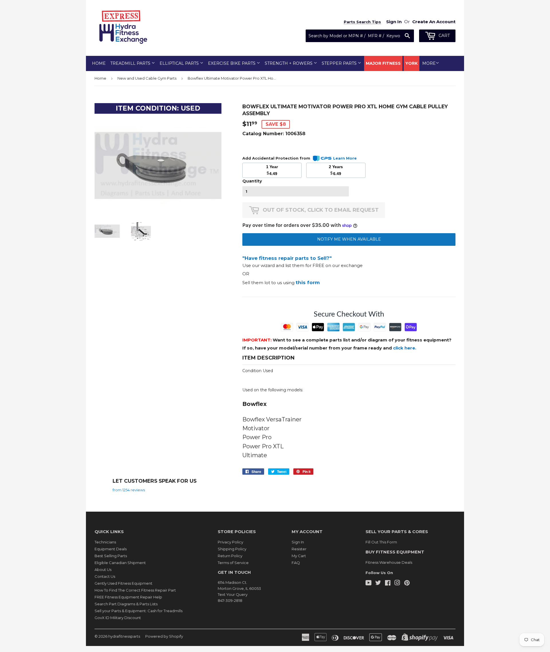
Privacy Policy (230, 542)
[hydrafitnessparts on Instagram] (397, 583)
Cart (443, 35)
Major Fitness (383, 63)
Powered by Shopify (164, 636)
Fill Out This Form (381, 542)
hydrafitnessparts (124, 636)
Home (99, 63)
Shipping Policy (232, 549)
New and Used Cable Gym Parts (146, 78)
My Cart (299, 555)
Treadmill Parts (131, 63)
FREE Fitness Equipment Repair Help (128, 597)
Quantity (252, 181)
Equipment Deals (111, 549)
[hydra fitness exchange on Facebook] (388, 583)
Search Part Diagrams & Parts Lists (126, 604)
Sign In (298, 542)
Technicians (105, 542)
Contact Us (105, 576)
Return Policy (230, 555)
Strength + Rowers (289, 63)
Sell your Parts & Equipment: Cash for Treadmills (138, 610)
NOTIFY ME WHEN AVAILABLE (349, 239)
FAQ (296, 562)
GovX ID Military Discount (118, 617)
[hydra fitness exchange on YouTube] (369, 583)
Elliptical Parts (180, 63)
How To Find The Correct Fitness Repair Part (135, 590)
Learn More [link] (345, 158)
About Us (103, 569)
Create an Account (433, 21)
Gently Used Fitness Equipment (123, 583)
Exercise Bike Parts (232, 63)
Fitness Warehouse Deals (389, 562)
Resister (299, 549)
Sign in (394, 21)
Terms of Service (233, 562)
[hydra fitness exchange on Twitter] (378, 583)
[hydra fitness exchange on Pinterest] (407, 583)
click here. (404, 348)
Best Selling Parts (111, 555)
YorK (411, 63)
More (429, 63)
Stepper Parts (340, 63)
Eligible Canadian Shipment (120, 562)
